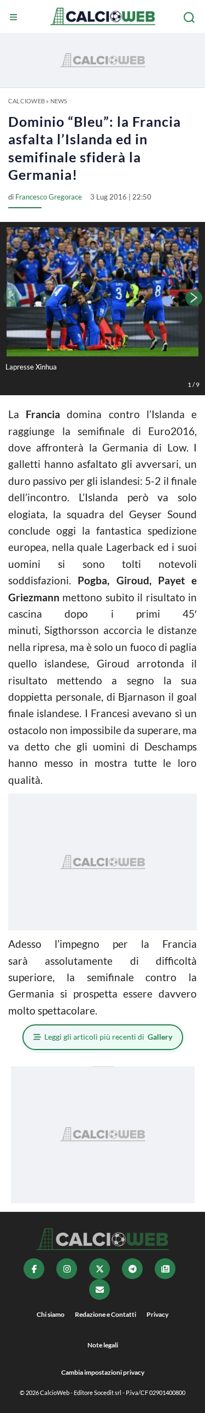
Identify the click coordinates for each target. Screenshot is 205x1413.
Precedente (11, 298)
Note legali (102, 1345)
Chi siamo (51, 1314)
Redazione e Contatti (105, 1314)
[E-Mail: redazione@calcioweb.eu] (99, 1289)
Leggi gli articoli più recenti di (108, 1036)
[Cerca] (190, 17)
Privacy (157, 1314)
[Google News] (165, 1268)
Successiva (194, 298)
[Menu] (15, 17)
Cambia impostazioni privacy (102, 1372)
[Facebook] (34, 1268)
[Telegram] (132, 1268)
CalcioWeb (26, 100)
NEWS (59, 100)
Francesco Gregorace (48, 196)
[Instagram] (66, 1268)
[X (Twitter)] (99, 1268)
